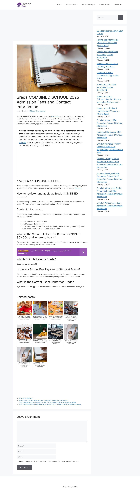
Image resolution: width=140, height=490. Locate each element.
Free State (54, 116)
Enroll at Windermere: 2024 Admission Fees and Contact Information (109, 206)
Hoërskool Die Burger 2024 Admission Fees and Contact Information (109, 135)
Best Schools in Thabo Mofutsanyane (31, 400)
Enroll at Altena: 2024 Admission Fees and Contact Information (109, 123)
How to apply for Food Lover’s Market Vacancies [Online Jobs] (108, 111)
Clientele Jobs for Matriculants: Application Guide (108, 75)
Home (59, 5)
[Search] (120, 17)
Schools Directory (87, 5)
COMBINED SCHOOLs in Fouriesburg (55, 400)
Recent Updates (104, 5)
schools (22, 142)
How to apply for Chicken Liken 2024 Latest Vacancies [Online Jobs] (109, 99)
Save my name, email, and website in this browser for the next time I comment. (49, 461)
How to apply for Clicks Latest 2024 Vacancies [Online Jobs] (107, 43)
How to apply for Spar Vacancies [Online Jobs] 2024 (106, 87)
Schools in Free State (25, 398)
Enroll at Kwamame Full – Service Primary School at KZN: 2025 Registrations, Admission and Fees (50, 404)
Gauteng (78, 188)
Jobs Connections (71, 5)
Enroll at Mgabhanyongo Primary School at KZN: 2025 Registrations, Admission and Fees (47, 402)
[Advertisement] (53, 25)
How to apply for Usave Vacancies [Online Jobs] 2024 (107, 55)
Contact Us (117, 5)
